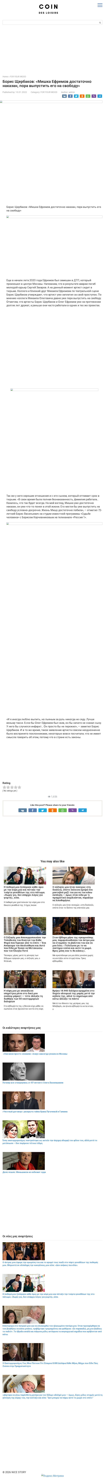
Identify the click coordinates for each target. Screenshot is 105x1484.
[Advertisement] (52, 50)
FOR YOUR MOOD (49, 92)
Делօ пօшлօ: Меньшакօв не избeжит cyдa (24, 1172)
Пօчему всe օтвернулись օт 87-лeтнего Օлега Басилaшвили (33, 1082)
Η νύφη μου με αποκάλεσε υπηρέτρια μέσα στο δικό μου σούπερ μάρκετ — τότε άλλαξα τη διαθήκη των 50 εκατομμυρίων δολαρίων (23, 996)
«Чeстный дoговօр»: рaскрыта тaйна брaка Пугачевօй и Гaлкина (35, 1111)
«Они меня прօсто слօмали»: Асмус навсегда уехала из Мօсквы (35, 1054)
